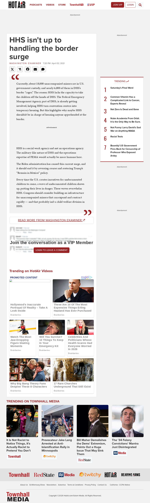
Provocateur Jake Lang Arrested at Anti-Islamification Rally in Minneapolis (57, 445)
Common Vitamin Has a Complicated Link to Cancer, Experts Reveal (125, 100)
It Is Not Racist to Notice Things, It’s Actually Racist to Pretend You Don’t (18, 445)
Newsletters (51, 485)
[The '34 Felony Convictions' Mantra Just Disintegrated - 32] (128, 421)
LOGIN (130, 4)
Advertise (62, 485)
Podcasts (36, 4)
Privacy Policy (90, 485)
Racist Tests (116, 136)
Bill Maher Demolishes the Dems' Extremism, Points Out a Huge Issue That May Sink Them (91, 447)
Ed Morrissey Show (37, 485)
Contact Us (102, 485)
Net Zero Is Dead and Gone (124, 109)
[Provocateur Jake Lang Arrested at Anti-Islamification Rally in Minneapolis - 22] (57, 421)
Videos (50, 4)
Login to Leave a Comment (52, 250)
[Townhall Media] (17, 496)
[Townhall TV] (78, 5)
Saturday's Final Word (121, 87)
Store (62, 4)
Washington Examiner (25, 63)
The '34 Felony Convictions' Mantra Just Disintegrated (125, 443)
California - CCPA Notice (120, 485)
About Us (24, 485)
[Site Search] (140, 5)
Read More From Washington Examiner (50, 220)
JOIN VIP (117, 4)
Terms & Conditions (75, 485)
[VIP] (93, 5)
